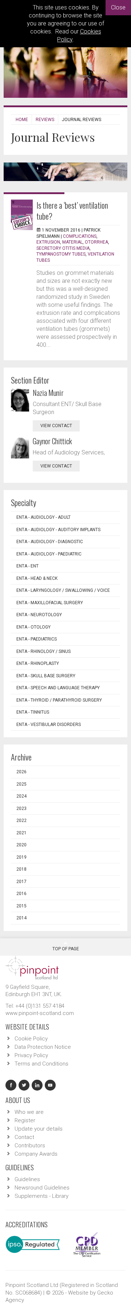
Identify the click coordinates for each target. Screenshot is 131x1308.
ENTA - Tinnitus (32, 712)
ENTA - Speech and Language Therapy (58, 687)
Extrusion (48, 242)
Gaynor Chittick (52, 441)
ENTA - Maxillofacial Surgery (49, 602)
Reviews (45, 119)
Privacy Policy (31, 1055)
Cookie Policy (31, 1038)
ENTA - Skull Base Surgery (45, 675)
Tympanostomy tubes (61, 254)
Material (72, 242)
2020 (21, 844)
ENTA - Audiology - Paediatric (49, 554)
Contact (24, 1137)
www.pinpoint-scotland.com (39, 1013)
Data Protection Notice (43, 1047)
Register (25, 1120)
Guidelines (27, 1179)
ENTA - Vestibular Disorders (48, 724)
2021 (21, 832)
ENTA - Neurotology (39, 614)
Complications (79, 236)
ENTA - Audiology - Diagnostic (49, 541)
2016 (21, 893)
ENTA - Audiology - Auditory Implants (58, 529)
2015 (21, 905)
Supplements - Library (41, 1196)
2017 (21, 881)
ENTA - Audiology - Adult (43, 517)
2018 (21, 869)
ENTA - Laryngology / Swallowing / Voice (63, 590)
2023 (21, 808)
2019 (21, 857)
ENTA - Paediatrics (36, 639)
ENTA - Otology (33, 627)
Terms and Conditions (41, 1063)
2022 (21, 820)
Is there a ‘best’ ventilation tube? (72, 210)
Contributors (30, 1145)
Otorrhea (96, 242)
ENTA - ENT (27, 566)
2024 (21, 796)
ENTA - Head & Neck (36, 578)
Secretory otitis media (63, 248)
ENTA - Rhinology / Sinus (43, 651)
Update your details (39, 1129)
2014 (21, 917)
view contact (56, 425)
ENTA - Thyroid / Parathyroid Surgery (59, 700)
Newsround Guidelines (42, 1187)
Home (22, 119)
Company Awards (36, 1154)
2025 (21, 784)
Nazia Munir (48, 392)
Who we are (29, 1112)
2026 (21, 771)
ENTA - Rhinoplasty (37, 663)
